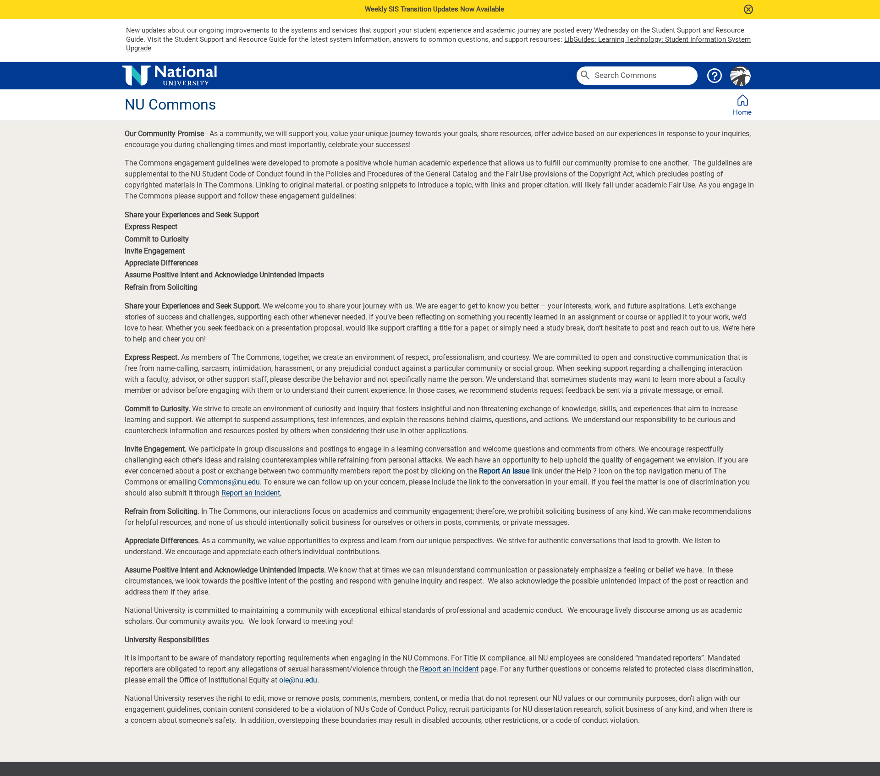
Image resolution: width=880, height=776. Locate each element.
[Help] (715, 76)
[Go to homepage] (348, 76)
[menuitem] (742, 105)
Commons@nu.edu (229, 482)
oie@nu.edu (298, 680)
